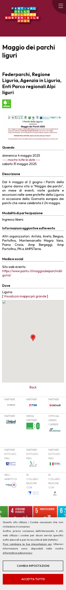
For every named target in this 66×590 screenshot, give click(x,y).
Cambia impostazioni (33, 566)
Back (33, 387)
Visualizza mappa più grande (25, 296)
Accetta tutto (33, 579)
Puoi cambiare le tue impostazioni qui (27, 544)
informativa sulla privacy (17, 553)
